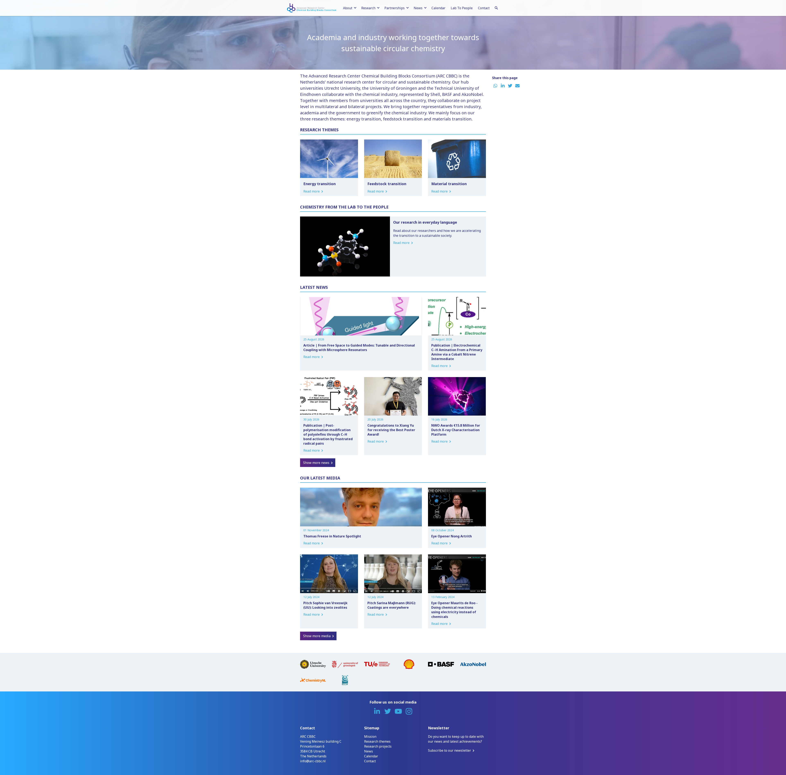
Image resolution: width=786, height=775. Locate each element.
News (368, 751)
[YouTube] (398, 711)
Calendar (438, 8)
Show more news (316, 462)
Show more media (317, 636)
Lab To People (462, 8)
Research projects (378, 746)
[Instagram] (409, 711)
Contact (484, 8)
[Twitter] (388, 711)
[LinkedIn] (377, 711)
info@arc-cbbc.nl (313, 761)
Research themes (377, 741)
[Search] (496, 7)
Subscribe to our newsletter (449, 750)
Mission (370, 736)
